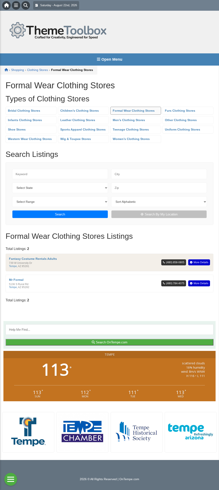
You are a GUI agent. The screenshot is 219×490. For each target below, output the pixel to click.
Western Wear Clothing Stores (30, 139)
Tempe (13, 266)
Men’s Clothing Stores (129, 120)
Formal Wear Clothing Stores (134, 110)
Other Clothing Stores (181, 120)
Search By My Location (161, 214)
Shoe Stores (17, 129)
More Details (201, 262)
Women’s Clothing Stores (131, 139)
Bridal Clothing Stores (24, 110)
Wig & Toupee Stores (75, 139)
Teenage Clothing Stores (131, 129)
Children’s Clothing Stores (79, 110)
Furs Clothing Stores (180, 110)
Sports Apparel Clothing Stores (83, 129)
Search (60, 214)
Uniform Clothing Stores (182, 129)
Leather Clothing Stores (77, 120)
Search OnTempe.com (111, 342)
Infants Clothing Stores (25, 120)
